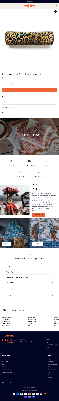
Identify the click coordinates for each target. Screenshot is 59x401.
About (47, 339)
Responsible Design (51, 344)
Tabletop (37, 244)
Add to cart (29, 90)
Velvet (30, 323)
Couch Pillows (6, 321)
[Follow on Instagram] (3, 382)
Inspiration (5, 359)
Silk (29, 325)
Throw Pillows (6, 323)
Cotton (56, 317)
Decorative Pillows (7, 317)
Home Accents (52, 369)
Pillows (50, 367)
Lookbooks (5, 361)
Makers (50, 377)
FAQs (3, 364)
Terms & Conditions (7, 369)
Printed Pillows (32, 319)
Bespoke (50, 375)
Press (47, 342)
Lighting (50, 359)
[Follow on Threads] (6, 382)
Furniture (50, 361)
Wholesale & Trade (7, 372)
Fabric (6, 244)
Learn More (38, 215)
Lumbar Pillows (32, 317)
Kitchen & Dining (52, 364)
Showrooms (49, 347)
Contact (48, 350)
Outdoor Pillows (6, 319)
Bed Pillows (5, 325)
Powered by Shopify (33, 390)
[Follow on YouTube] (10, 382)
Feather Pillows (32, 321)
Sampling (4, 367)
